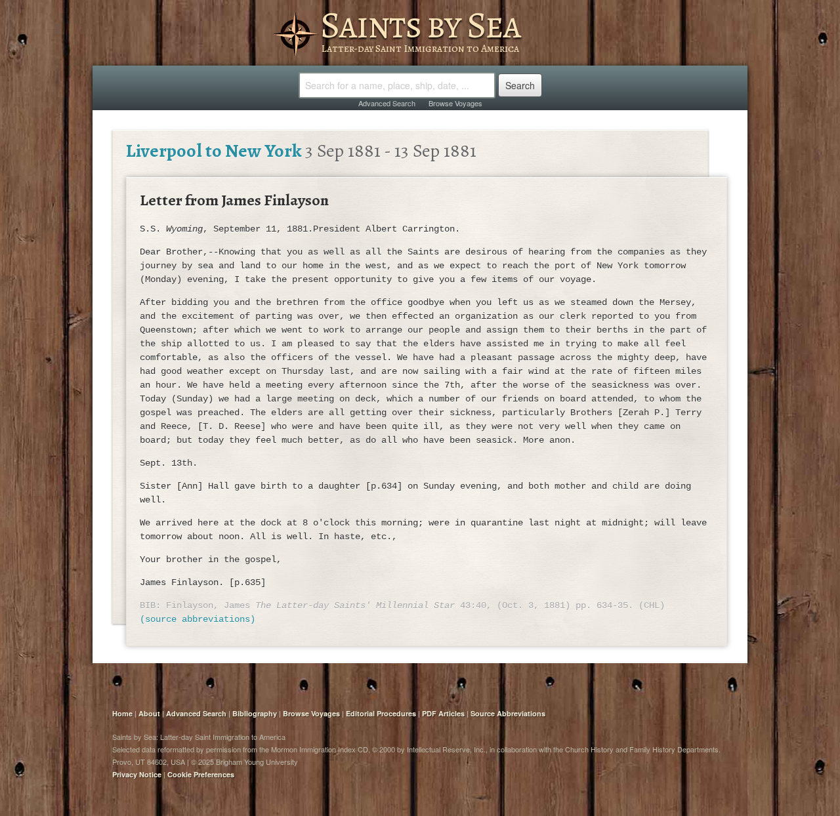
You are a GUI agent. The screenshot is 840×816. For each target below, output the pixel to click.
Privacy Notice (136, 774)
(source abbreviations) (197, 619)
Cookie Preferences (200, 774)
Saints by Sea (420, 25)
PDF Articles (443, 713)
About (149, 713)
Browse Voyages (455, 103)
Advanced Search (386, 103)
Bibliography (254, 713)
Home (122, 713)
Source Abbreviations (508, 713)
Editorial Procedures (381, 713)
